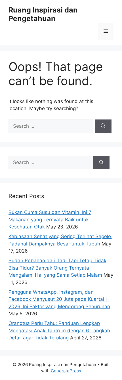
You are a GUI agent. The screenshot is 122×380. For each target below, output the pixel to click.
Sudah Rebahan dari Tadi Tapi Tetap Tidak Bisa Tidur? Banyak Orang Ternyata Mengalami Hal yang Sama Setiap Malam (57, 268)
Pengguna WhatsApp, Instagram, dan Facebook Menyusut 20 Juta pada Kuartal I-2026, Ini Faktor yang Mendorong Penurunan (59, 299)
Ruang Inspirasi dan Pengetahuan (43, 14)
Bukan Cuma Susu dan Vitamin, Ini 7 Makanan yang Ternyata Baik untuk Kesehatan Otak (50, 219)
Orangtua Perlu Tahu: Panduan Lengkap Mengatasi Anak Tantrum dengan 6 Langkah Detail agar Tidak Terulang (59, 330)
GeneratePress (66, 370)
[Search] (103, 126)
